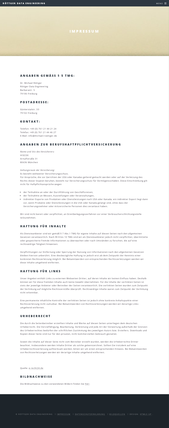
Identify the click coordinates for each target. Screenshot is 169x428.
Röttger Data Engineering (24, 3)
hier (87, 383)
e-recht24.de (36, 368)
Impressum (64, 414)
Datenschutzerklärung (90, 414)
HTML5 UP (146, 414)
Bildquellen (117, 414)
